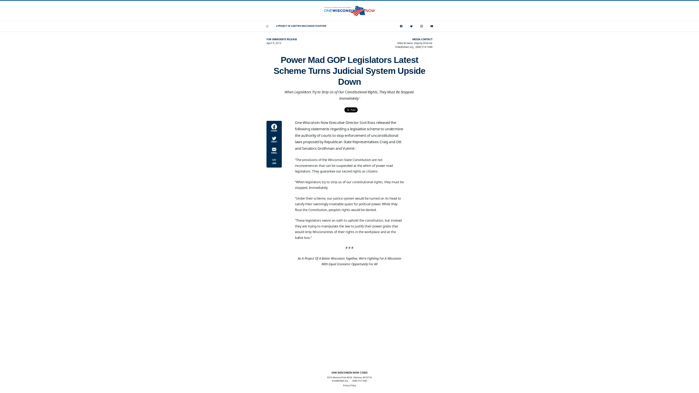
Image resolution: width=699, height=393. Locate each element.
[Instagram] (421, 26)
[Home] (267, 26)
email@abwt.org (340, 380)
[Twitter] (411, 26)
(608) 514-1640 (359, 380)
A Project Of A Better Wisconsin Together (301, 25)
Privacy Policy (349, 385)
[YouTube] (432, 26)
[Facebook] (401, 26)
